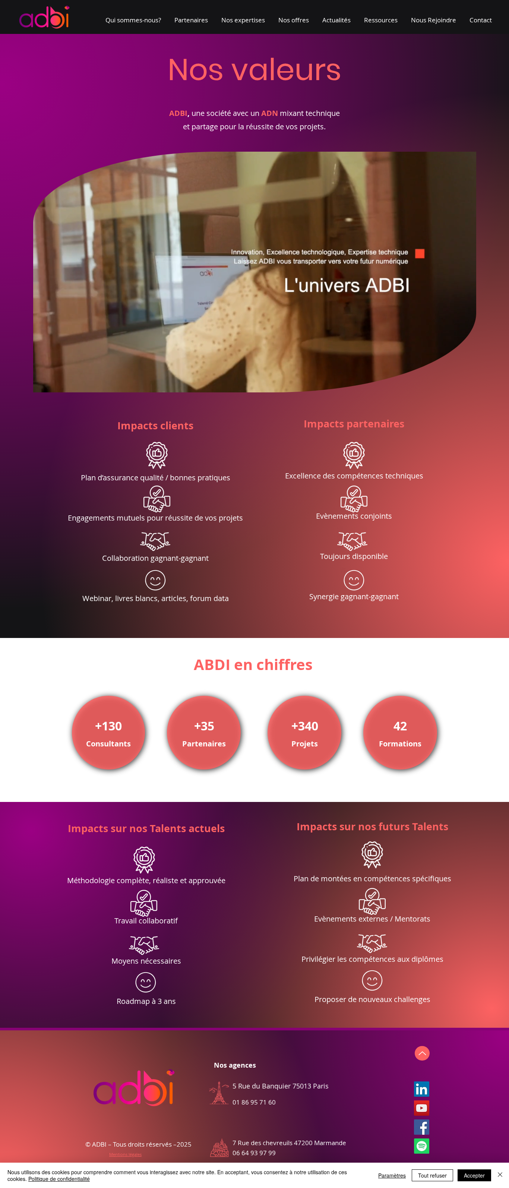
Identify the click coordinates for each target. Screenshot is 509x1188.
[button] (133, 17)
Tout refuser (432, 1175)
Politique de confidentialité (59, 1178)
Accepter (474, 1175)
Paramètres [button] (392, 1175)
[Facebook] (421, 1127)
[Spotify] (421, 1146)
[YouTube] (421, 1108)
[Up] (422, 1053)
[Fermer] (500, 1175)
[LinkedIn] (421, 1089)
